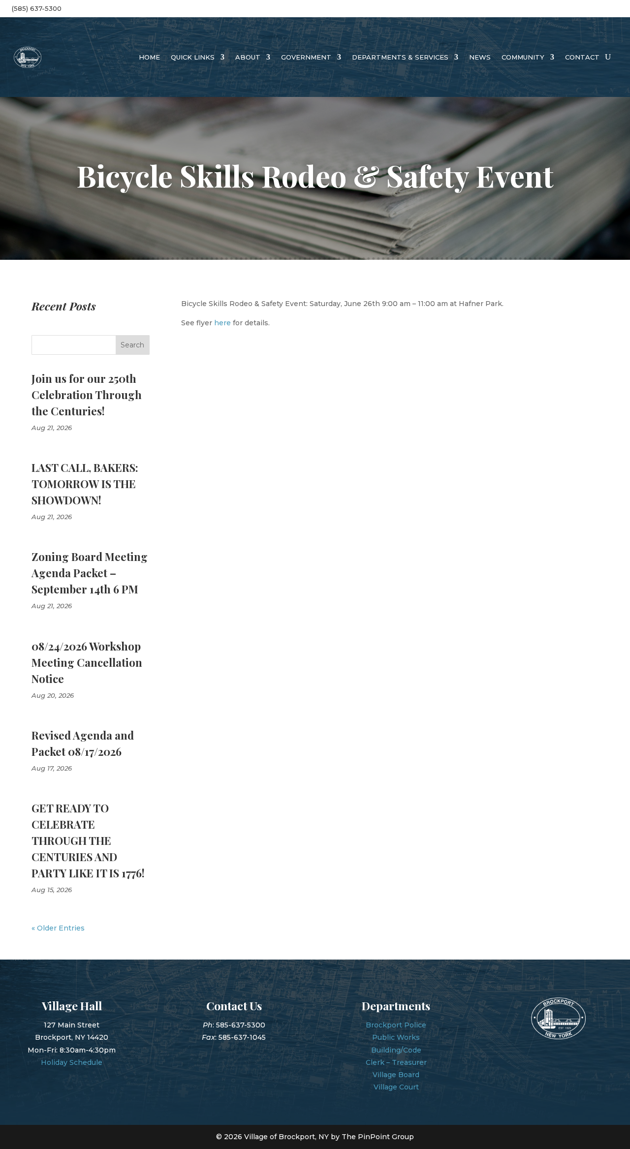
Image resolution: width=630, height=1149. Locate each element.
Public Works (396, 1037)
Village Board (396, 1074)
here (222, 322)
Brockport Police (396, 1025)
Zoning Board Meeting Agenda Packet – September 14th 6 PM (90, 572)
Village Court (396, 1087)
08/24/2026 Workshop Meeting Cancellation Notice (87, 662)
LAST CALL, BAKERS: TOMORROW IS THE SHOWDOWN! (85, 483)
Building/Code (396, 1050)
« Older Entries (58, 928)
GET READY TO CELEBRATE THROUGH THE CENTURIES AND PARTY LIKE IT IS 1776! (88, 840)
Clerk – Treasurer (396, 1062)
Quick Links (193, 57)
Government (306, 57)
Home (149, 57)
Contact (582, 57)
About (247, 57)
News (480, 57)
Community (523, 57)
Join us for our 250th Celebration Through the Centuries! (87, 394)
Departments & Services (400, 57)
